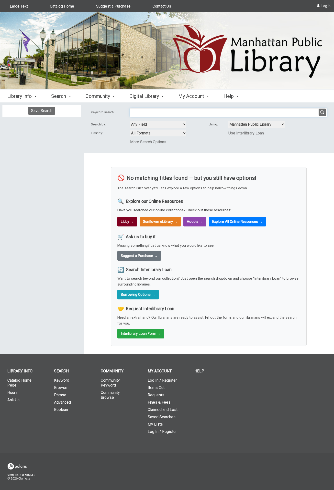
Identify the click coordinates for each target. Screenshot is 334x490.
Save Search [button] (41, 110)
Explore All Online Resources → (237, 221)
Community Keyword (110, 383)
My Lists (155, 424)
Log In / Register (162, 380)
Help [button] (229, 96)
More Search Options (148, 142)
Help (199, 371)
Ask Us (13, 400)
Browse (60, 387)
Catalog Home (62, 6)
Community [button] (98, 96)
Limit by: (97, 133)
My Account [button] (191, 96)
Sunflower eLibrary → (160, 221)
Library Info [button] (20, 96)
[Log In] (318, 6)
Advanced (62, 402)
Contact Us (162, 6)
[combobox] (158, 124)
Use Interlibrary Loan (246, 133)
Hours (12, 392)
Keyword (61, 380)
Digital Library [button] (144, 96)
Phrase (60, 395)
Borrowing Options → (138, 294)
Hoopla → (195, 221)
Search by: (98, 124)
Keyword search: (103, 112)
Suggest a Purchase (113, 6)
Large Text (19, 6)
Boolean (61, 409)
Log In (326, 6)
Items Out (156, 387)
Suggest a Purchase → (139, 256)
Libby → (127, 221)
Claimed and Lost (163, 409)
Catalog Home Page (19, 383)
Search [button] (59, 96)
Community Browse (110, 395)
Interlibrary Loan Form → (141, 333)
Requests (156, 395)
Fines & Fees (159, 402)
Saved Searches (162, 417)
